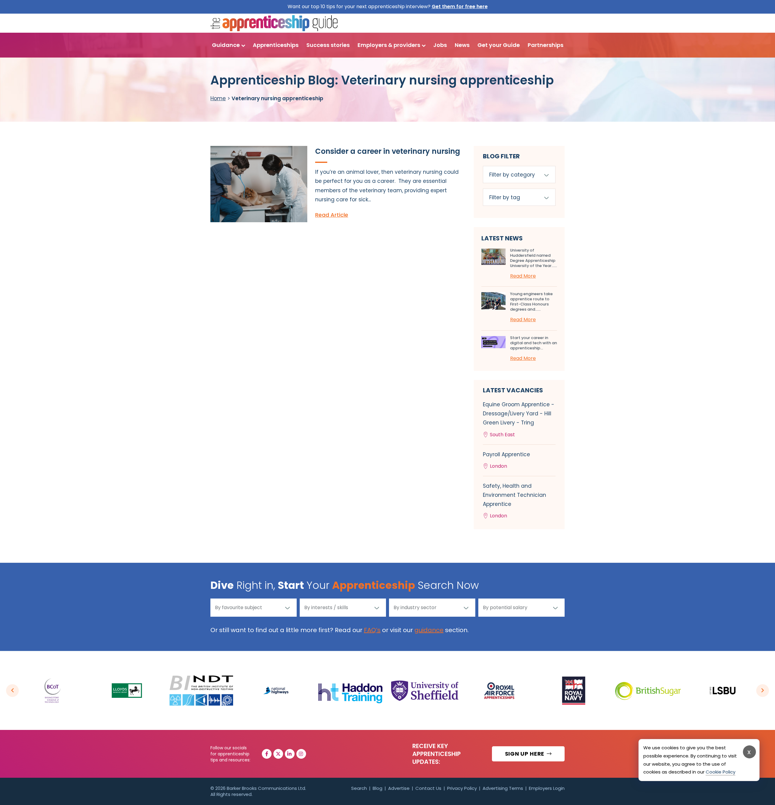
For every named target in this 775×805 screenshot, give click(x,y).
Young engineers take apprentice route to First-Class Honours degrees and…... (531, 301)
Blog (377, 788)
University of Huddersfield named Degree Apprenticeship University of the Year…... (533, 258)
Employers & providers (389, 45)
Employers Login (547, 788)
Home (218, 98)
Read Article (331, 215)
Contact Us (428, 788)
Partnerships (545, 45)
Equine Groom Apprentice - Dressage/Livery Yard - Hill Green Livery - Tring (518, 419)
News (462, 45)
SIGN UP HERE (525, 753)
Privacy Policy (462, 788)
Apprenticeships (275, 45)
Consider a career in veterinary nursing (387, 151)
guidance (429, 630)
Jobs (440, 45)
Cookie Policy (720, 772)
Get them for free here (460, 6)
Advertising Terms (503, 788)
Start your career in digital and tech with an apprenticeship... (533, 343)
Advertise (399, 788)
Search (359, 788)
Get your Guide (498, 45)
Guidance (226, 45)
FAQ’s (372, 630)
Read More (523, 275)
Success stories (328, 45)
